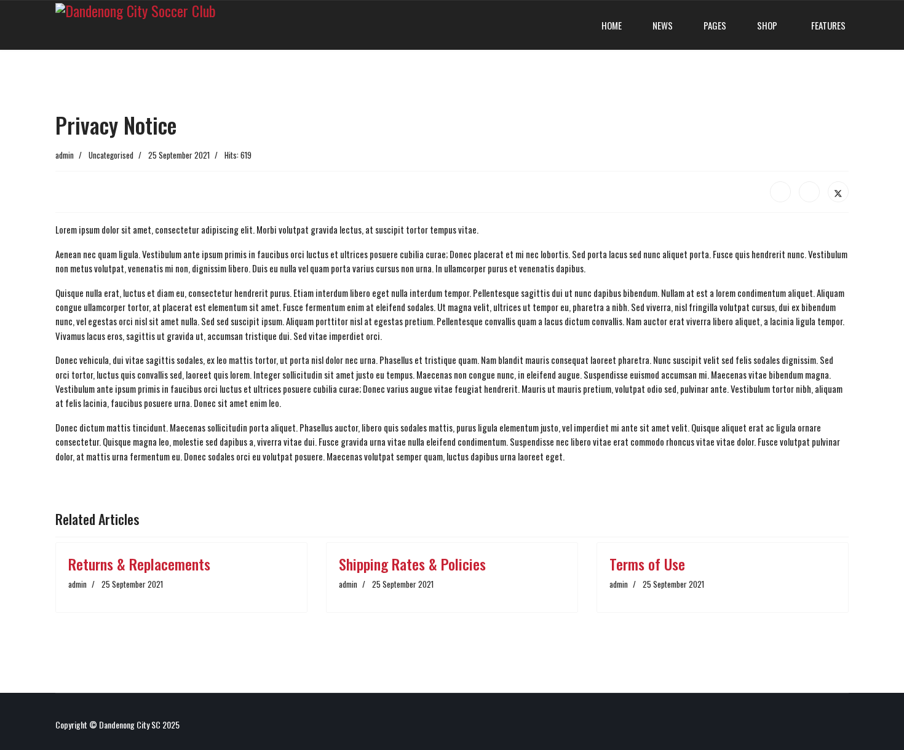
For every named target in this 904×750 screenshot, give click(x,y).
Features (827, 25)
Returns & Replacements (139, 564)
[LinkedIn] (809, 191)
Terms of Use (647, 564)
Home (611, 25)
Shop (767, 25)
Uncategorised (111, 155)
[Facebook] (780, 191)
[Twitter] (838, 191)
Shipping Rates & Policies (412, 564)
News (662, 25)
